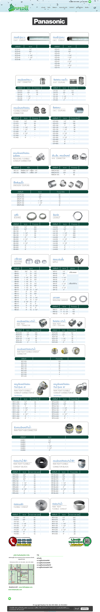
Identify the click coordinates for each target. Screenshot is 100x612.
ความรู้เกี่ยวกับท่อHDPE (43, 563)
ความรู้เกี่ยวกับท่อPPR (43, 560)
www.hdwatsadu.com (15, 589)
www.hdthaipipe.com (25, 587)
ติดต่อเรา (55, 7)
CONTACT (71, 7)
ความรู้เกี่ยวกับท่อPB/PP (44, 565)
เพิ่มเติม (87, 7)
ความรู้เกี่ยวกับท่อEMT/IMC (45, 567)
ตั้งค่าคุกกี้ (77, 608)
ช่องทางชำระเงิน (63, 7)
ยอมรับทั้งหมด (85, 608)
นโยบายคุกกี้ (21, 609)
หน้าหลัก (43, 7)
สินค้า (49, 7)
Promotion (80, 7)
